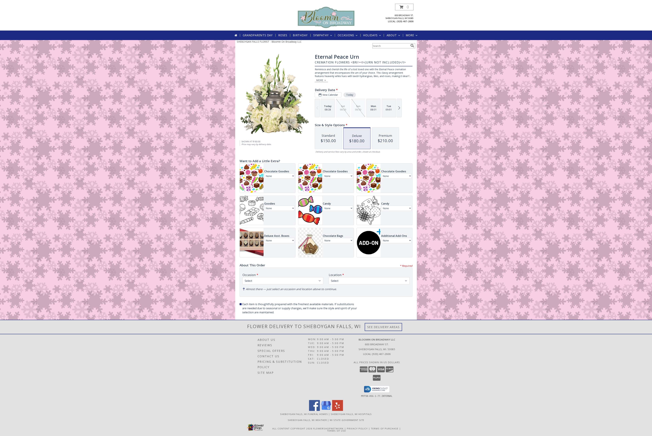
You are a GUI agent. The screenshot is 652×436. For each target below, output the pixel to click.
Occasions (346, 35)
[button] (404, 7)
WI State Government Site (347, 420)
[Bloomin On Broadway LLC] (326, 16)
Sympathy (321, 35)
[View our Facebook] (314, 410)
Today (349, 94)
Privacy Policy (357, 428)
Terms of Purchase (385, 428)
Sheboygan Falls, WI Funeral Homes (304, 414)
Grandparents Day (258, 35)
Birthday (300, 35)
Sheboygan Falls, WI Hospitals (351, 414)
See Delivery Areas (383, 327)
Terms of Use (336, 430)
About (392, 35)
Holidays (370, 35)
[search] (412, 46)
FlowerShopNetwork (328, 428)
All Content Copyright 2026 (292, 428)
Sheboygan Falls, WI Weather (307, 420)
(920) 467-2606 (405, 21)
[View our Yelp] (337, 410)
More (410, 35)
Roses (282, 35)
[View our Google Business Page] (326, 410)
